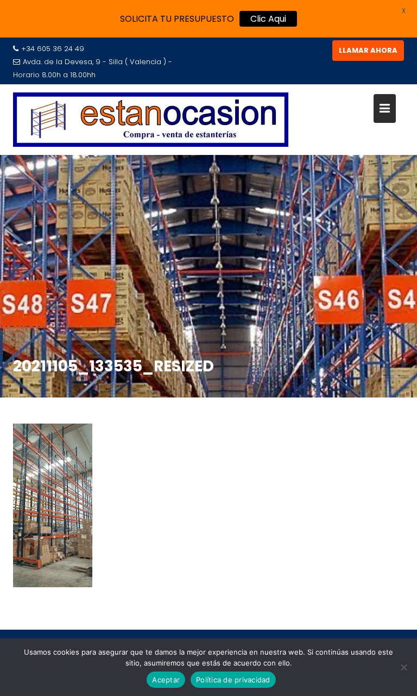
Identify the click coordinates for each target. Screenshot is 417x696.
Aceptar (166, 679)
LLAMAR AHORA (368, 50)
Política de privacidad (233, 679)
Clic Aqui (268, 19)
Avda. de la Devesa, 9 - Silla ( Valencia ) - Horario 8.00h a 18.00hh (92, 68)
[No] (403, 667)
